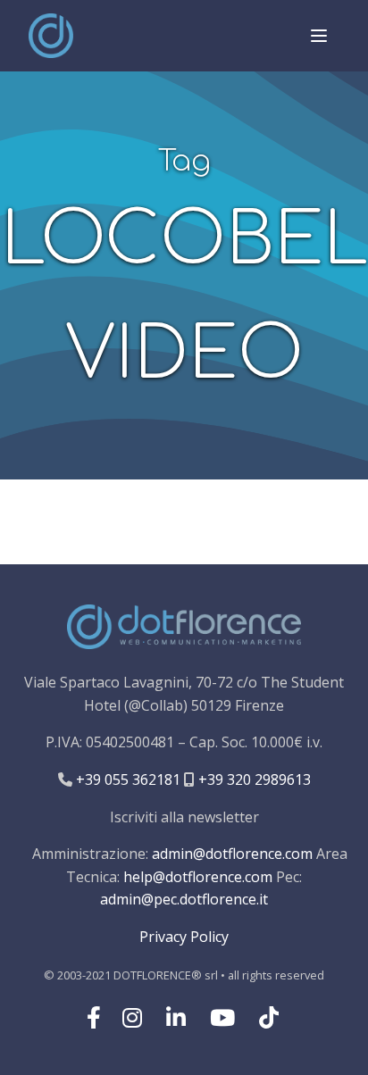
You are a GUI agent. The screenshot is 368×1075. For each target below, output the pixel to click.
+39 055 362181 (126, 779)
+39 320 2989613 (253, 779)
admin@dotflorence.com (232, 853)
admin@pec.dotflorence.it (184, 899)
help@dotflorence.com (197, 877)
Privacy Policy (184, 936)
